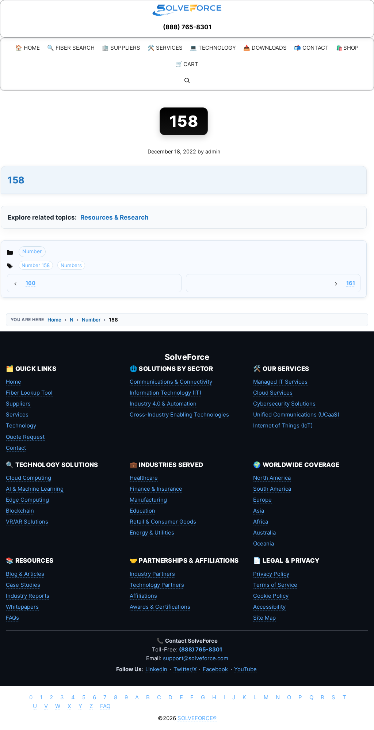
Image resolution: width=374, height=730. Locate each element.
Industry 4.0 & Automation (163, 403)
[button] (187, 80)
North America (272, 477)
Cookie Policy (271, 595)
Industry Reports (27, 595)
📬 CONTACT (311, 47)
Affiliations (143, 595)
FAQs (12, 617)
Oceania (263, 543)
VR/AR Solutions (27, 521)
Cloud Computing (28, 477)
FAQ (105, 706)
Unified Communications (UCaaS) (296, 414)
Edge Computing (27, 499)
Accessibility (269, 606)
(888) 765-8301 (187, 27)
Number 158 (36, 265)
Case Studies (23, 584)
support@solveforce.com (195, 658)
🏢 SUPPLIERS (121, 47)
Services (17, 414)
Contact (16, 447)
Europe (262, 499)
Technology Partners (157, 584)
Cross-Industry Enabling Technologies (179, 414)
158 (16, 180)
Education (142, 510)
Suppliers (18, 403)
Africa (260, 521)
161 (350, 283)
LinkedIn (156, 669)
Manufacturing (148, 499)
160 (30, 283)
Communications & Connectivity (171, 381)
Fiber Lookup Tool (29, 392)
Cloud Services (273, 392)
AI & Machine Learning (35, 488)
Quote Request (25, 436)
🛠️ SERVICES (165, 47)
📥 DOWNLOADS (265, 47)
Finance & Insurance (156, 488)
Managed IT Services (280, 381)
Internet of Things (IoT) (283, 425)
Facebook (215, 669)
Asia (258, 510)
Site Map (264, 617)
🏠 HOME (27, 47)
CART (187, 64)
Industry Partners (152, 573)
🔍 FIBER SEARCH (71, 47)
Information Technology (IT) (165, 392)
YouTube (245, 669)
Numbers (71, 265)
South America (272, 488)
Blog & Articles (25, 573)
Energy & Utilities (152, 532)
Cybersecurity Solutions (284, 403)
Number (32, 251)
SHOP (347, 47)
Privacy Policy (271, 573)
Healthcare (144, 477)
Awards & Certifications (160, 606)
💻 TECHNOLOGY (213, 47)
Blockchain (20, 510)
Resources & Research (114, 217)
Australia (264, 532)
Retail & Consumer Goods (163, 521)
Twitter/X (185, 669)
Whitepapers (22, 606)
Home (54, 320)
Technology (21, 425)
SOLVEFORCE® (197, 718)
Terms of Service (275, 584)
